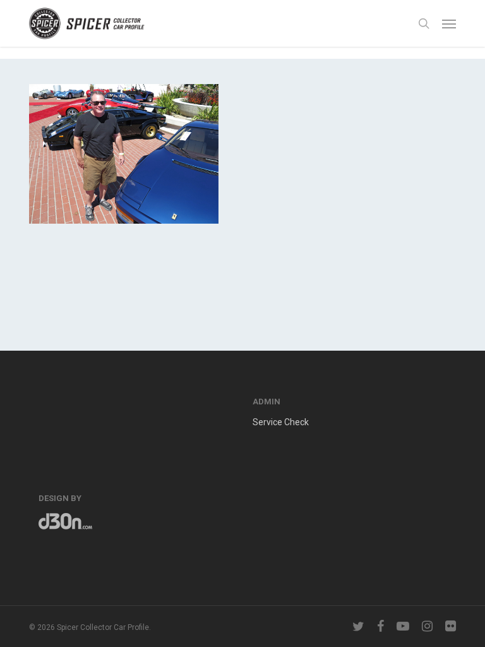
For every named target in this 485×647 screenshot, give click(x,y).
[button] (449, 23)
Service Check (281, 422)
